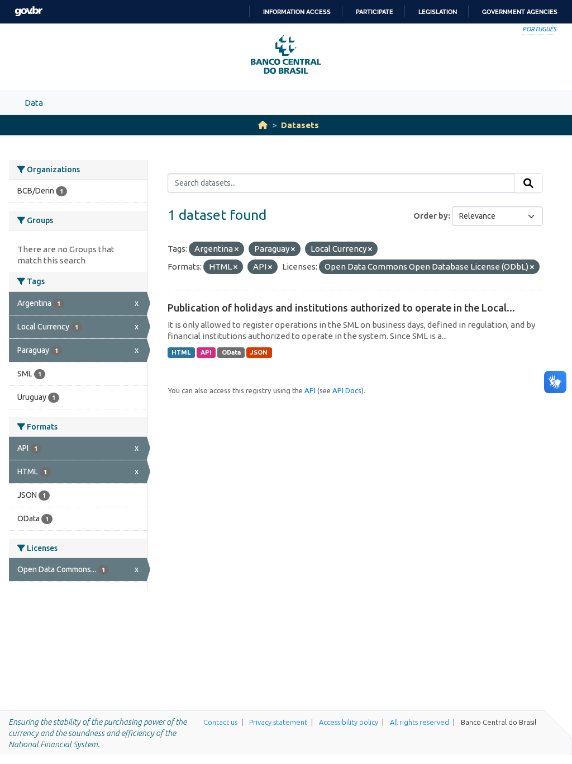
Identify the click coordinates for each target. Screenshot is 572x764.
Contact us (220, 722)
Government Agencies (519, 12)
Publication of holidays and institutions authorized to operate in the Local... (341, 307)
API (206, 352)
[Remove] (237, 249)
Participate (374, 12)
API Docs (346, 390)
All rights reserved (419, 722)
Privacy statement (278, 722)
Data (34, 102)
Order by (430, 215)
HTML (180, 352)
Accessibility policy (348, 722)
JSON (259, 352)
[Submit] (528, 183)
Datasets (300, 125)
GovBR (28, 11)
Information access (297, 12)
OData (231, 352)
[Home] (263, 125)
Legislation (437, 12)
